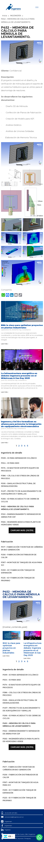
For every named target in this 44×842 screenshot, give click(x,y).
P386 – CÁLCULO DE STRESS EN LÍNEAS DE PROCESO (20, 477)
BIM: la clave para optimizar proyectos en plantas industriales (22, 326)
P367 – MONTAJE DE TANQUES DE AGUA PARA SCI (21, 563)
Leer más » (4, 344)
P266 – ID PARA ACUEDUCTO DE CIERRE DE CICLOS (20, 500)
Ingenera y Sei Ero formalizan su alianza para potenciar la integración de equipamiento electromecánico (21, 424)
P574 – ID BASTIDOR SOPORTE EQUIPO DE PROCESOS (20, 469)
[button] (39, 837)
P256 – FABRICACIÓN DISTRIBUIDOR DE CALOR (18, 556)
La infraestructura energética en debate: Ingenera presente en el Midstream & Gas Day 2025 (19, 375)
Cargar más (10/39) (22, 530)
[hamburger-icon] (36, 7)
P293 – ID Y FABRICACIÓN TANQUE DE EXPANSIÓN (18, 571)
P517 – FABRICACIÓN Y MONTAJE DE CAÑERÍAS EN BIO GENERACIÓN (22, 548)
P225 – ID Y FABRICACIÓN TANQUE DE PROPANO (18, 579)
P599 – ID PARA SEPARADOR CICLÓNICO (19, 458)
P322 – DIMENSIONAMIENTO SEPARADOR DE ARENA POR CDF (21, 515)
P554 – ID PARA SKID (10, 463)
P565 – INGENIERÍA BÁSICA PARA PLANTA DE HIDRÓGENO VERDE (21, 523)
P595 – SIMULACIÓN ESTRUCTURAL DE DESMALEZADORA (18, 484)
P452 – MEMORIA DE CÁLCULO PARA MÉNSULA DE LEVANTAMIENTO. (17, 508)
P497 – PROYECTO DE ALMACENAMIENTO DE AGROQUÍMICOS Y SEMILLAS (21, 492)
